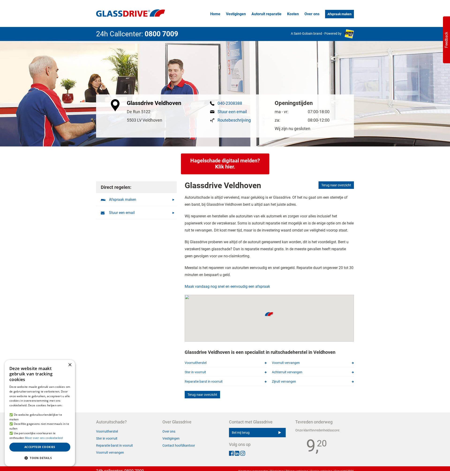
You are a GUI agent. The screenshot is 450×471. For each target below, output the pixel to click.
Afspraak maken (339, 14)
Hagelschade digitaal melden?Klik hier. (225, 164)
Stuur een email (232, 111)
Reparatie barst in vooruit (114, 445)
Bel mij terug (241, 432)
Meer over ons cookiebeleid (44, 438)
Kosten (293, 14)
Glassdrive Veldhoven (154, 103)
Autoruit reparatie (266, 14)
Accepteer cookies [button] (39, 447)
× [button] (69, 365)
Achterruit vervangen (287, 372)
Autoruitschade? (111, 421)
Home (215, 14)
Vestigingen (236, 14)
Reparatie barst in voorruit (204, 381)
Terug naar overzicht (336, 185)
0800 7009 (161, 34)
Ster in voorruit (195, 372)
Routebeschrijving (234, 120)
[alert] (40, 413)
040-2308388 (230, 103)
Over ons (311, 14)
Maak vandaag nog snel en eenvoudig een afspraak (227, 286)
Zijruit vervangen (284, 381)
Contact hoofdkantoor (178, 445)
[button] (39, 458)
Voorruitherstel (195, 363)
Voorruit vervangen (286, 363)
